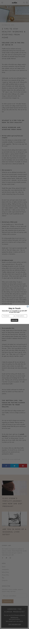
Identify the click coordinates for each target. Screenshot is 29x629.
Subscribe (14, 320)
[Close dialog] (27, 306)
